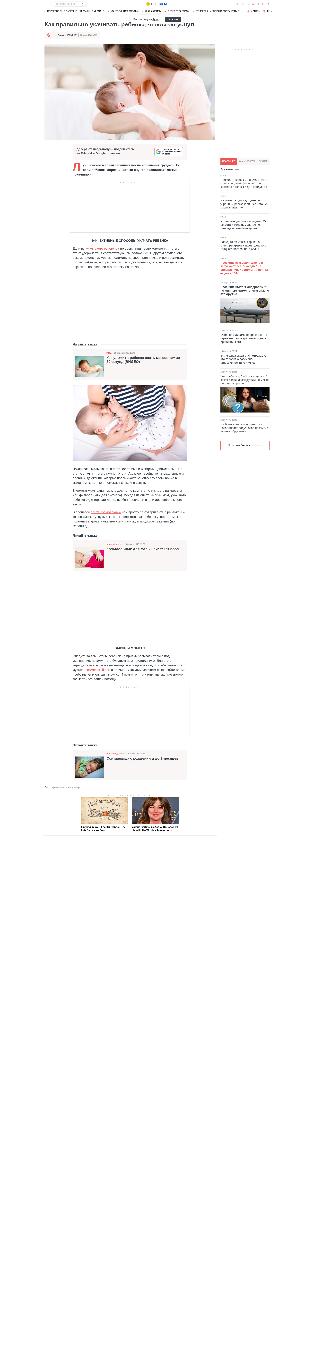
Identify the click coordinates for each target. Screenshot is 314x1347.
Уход (109, 353)
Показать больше (239, 445)
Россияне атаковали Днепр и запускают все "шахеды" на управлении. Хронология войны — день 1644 (244, 268)
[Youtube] (253, 4)
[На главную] (157, 4)
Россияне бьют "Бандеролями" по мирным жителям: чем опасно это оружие (244, 290)
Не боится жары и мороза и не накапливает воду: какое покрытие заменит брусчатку (244, 428)
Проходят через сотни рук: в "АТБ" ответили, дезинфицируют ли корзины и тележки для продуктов (244, 183)
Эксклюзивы (153, 11)
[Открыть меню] (47, 4)
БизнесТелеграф (178, 11)
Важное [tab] (263, 161)
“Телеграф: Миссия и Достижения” (218, 11)
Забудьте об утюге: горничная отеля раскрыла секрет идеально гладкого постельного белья (243, 245)
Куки (155, 19)
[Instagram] (263, 3)
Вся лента (227, 169)
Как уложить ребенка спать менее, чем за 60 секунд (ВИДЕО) (143, 360)
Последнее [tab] (228, 161)
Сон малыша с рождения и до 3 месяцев (142, 758)
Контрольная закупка (125, 11)
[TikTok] (267, 4)
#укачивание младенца (66, 787)
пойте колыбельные (106, 512)
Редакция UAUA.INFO (67, 35)
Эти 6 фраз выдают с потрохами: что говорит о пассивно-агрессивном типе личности (243, 359)
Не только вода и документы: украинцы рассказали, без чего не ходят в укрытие (243, 204)
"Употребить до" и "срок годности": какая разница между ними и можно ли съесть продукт (244, 380)
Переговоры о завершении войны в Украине (75, 11)
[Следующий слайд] (271, 11)
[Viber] (243, 4)
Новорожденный (115, 754)
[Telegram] (248, 3)
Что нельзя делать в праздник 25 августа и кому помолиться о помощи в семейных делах (243, 224)
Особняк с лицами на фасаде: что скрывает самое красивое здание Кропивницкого (243, 338)
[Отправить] (83, 4)
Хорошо (173, 19)
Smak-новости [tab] (246, 161)
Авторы (255, 11)
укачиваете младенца (102, 248)
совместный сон (98, 670)
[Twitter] (258, 4)
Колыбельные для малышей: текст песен (143, 549)
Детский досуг (114, 544)
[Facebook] (237, 3)
